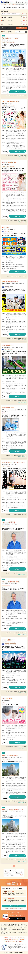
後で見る (5, 91)
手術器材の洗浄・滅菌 (8, 407)
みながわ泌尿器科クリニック (7, 700)
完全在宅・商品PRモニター (9, 162)
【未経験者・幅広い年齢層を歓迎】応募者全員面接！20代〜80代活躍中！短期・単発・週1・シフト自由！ (13, 291)
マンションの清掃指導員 (8, 522)
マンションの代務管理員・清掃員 (10, 582)
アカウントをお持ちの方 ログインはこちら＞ (14, 908)
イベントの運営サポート (8, 640)
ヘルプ (16, 939)
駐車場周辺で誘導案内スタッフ (10, 281)
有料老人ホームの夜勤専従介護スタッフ (12, 810)
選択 (24, 17)
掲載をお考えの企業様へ (18, 941)
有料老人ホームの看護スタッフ (10, 755)
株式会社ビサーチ (5, 164)
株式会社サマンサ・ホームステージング (9, 464)
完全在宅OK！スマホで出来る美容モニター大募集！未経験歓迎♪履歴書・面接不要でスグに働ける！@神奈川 (13, 170)
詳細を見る (17, 91)
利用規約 (6, 937)
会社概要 (22, 939)
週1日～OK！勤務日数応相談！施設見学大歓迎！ (13, 761)
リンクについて (13, 937)
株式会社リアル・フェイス (7, 103)
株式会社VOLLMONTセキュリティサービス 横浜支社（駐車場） (13, 284)
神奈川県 (14, 4)
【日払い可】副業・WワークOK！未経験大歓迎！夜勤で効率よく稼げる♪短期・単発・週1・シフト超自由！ (14, 353)
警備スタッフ (5, 227)
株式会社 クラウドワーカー (7, 40)
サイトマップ (21, 937)
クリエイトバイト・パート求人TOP (6, 4)
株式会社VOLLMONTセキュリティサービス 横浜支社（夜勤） (13, 347)
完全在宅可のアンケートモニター (10, 38)
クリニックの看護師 (7, 698)
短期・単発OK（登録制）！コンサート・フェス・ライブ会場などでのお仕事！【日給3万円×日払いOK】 (13, 648)
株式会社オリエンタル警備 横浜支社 (8, 229)
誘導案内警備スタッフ (8, 345)
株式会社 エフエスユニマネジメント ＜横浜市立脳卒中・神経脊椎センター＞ (14, 410)
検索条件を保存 (21, 27)
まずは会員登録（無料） (14, 905)
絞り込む (23, 13)
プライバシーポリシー (9, 939)
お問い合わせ (8, 941)
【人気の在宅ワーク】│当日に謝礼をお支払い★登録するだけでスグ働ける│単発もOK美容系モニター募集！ (14, 46)
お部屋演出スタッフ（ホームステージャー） (13, 462)
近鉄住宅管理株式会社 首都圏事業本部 (9, 524)
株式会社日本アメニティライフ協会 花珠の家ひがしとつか (13, 757)
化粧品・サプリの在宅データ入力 (10, 101)
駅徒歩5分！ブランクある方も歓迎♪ (10, 704)
